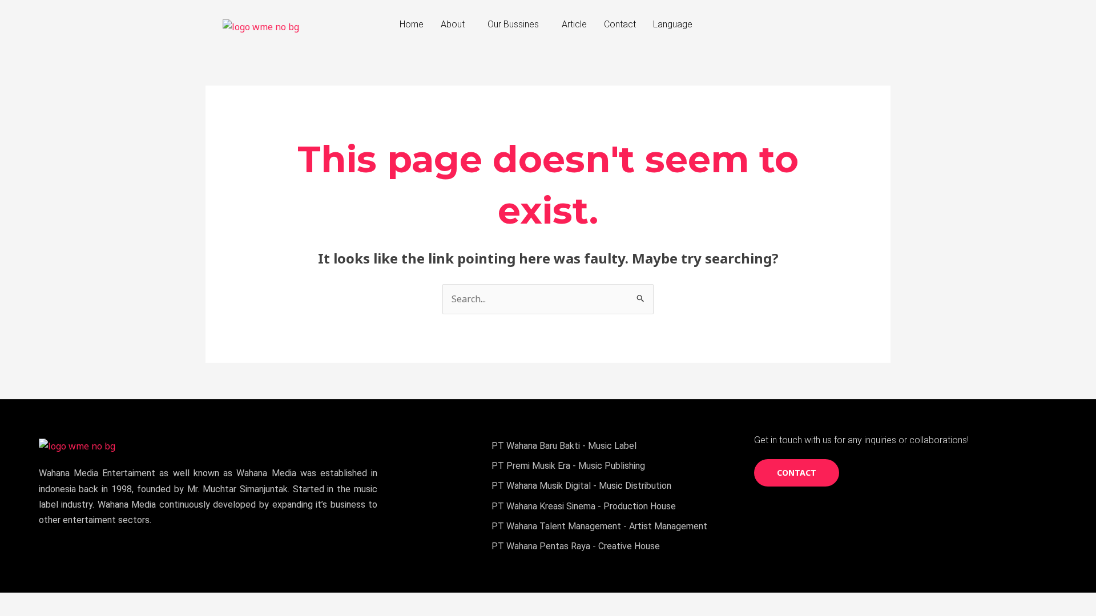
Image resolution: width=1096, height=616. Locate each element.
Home (412, 24)
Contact (620, 24)
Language (672, 24)
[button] (455, 24)
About (453, 24)
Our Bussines (513, 24)
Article (574, 24)
